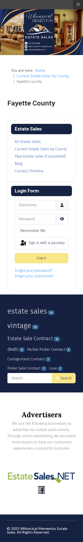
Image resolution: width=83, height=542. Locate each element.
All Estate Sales (28, 141)
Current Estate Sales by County (41, 149)
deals (12, 349)
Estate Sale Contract (30, 339)
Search (66, 378)
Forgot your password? (33, 270)
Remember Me (32, 230)
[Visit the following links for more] (41, 490)
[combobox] (29, 378)
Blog (18, 163)
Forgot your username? (34, 276)
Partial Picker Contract (46, 349)
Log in (41, 258)
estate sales (27, 311)
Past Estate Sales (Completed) (40, 156)
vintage (19, 325)
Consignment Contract (26, 359)
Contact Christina (29, 171)
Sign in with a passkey (46, 243)
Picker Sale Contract (24, 368)
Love (53, 368)
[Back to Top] (75, 533)
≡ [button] (78, 4)
